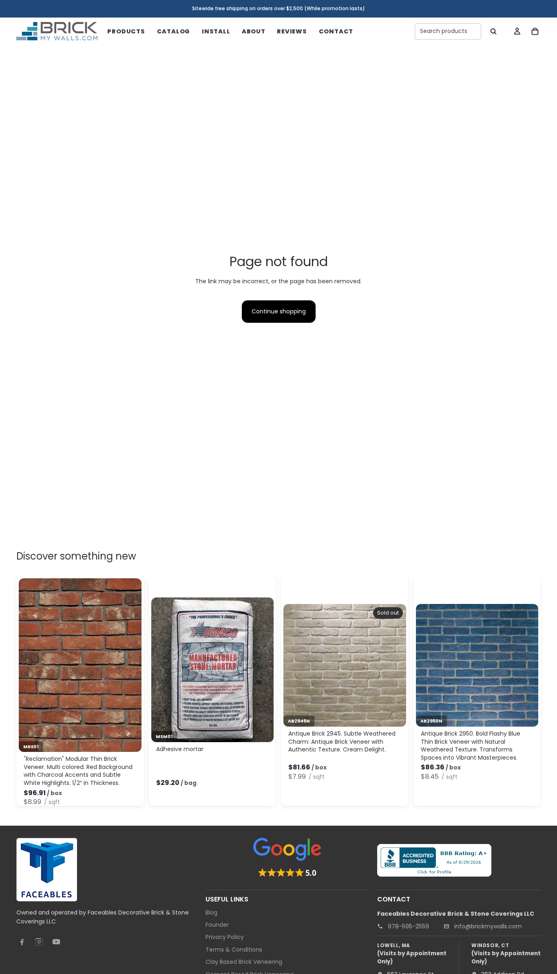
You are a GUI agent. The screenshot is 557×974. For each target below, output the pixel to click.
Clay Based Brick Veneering (244, 962)
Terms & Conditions (234, 949)
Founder (217, 925)
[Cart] (535, 31)
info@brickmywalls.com (488, 926)
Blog (211, 912)
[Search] (493, 31)
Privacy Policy (225, 937)
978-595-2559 (408, 926)
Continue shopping (279, 311)
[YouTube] (56, 942)
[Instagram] (39, 942)
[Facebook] (22, 942)
